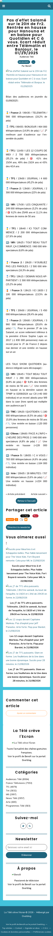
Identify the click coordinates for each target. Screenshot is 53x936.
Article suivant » (39, 494)
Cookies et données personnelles (15, 932)
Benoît (28, 756)
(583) (18, 805)
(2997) (11, 794)
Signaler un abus (32, 928)
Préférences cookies (42, 932)
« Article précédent (15, 494)
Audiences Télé (27, 56)
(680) (11, 802)
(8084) (17, 779)
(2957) (15, 798)
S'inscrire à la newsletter (18, 527)
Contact (18, 928)
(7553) (19, 783)
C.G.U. (45, 928)
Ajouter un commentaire (26, 713)
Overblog (26, 916)
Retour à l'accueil (26, 500)
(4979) (11, 786)
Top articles (7, 928)
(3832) (11, 790)
